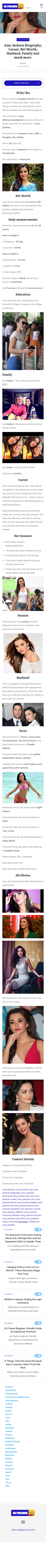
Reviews (9, 1462)
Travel (8, 1482)
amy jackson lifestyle (12, 1212)
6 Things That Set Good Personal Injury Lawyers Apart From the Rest (23, 1367)
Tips (7, 1421)
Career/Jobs (10, 1390)
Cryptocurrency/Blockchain (17, 1397)
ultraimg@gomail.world (23, 1529)
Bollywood (23, 39)
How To (8, 1414)
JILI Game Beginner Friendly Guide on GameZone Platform (23, 1335)
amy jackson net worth (13, 1218)
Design (8, 1424)
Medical (8, 1458)
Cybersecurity (11, 1393)
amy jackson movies (31, 1215)
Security (9, 1465)
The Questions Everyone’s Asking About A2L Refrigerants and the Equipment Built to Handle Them (23, 1241)
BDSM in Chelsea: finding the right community (23, 1304)
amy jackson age (24, 1189)
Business (9, 1386)
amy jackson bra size (23, 1196)
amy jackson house (24, 1205)
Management (11, 1452)
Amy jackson (8, 1189)
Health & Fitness (12, 1441)
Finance (8, 1434)
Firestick (9, 1404)
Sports (8, 1472)
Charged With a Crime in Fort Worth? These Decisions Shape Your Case (23, 1273)
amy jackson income (30, 1208)
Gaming (8, 1407)
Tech (7, 1417)
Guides (8, 1410)
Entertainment (11, 1400)
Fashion (8, 1431)
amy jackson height (27, 1202)
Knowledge (10, 1448)
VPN (7, 1486)
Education (9, 1428)
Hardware (9, 1438)
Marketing (9, 1455)
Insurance (9, 1445)
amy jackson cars (26, 1199)
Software (9, 1469)
